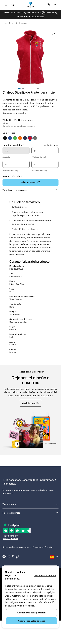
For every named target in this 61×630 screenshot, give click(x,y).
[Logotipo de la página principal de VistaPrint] (30, 5)
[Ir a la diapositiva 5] (34, 88)
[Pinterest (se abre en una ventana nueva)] (17, 556)
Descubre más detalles (14, 113)
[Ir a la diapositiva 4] (30, 88)
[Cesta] (55, 4)
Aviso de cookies (25, 605)
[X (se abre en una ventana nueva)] (12, 557)
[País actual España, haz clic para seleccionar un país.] (54, 557)
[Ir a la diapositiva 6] (38, 88)
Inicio (5, 23)
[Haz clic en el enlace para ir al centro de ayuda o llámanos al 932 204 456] (48, 4)
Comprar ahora (37, 16)
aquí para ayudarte (35, 489)
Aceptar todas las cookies (31, 620)
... (13, 23)
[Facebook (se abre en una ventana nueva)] (4, 557)
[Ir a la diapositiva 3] (27, 88)
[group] (30, 162)
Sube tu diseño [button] (28, 182)
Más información (30, 403)
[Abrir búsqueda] (12, 4)
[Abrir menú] (6, 5)
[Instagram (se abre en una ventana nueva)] (8, 557)
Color (9, 132)
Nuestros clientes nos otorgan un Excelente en (28, 547)
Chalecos (23, 23)
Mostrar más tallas (12, 176)
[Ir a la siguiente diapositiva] (56, 14)
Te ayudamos (9, 504)
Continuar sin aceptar (45, 575)
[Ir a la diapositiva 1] (19, 88)
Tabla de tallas (50, 145)
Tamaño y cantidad (13, 144)
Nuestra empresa (11, 512)
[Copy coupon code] (43, 13)
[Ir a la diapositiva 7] (42, 88)
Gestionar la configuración (31, 612)
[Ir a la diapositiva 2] (23, 88)
